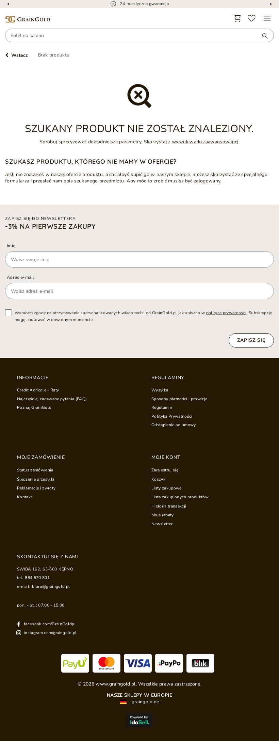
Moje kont (165, 457)
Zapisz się (251, 340)
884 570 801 (37, 577)
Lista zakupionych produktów (180, 497)
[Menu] (267, 18)
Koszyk (158, 479)
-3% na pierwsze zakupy (50, 226)
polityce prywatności (226, 313)
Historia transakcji (168, 506)
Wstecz (19, 55)
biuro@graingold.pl (51, 586)
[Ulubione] (252, 18)
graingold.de (144, 702)
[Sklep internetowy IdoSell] (139, 720)
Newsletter (162, 523)
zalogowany (207, 181)
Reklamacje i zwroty (36, 488)
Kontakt (24, 497)
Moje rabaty (162, 515)
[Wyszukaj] (261, 36)
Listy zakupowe (166, 488)
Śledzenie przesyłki (35, 479)
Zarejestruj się (164, 470)
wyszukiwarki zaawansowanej (205, 142)
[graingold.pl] (27, 19)
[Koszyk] (237, 18)
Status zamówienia (35, 470)
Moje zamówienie (41, 457)
